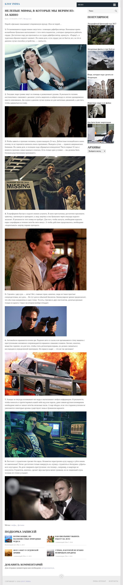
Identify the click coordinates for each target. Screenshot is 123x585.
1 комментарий (59, 542)
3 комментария (59, 556)
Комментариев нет (10, 545)
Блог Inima (12, 3)
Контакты (113, 581)
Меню (80, 4)
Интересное (27, 19)
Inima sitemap (99, 581)
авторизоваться (47, 568)
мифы (13, 525)
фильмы (21, 525)
